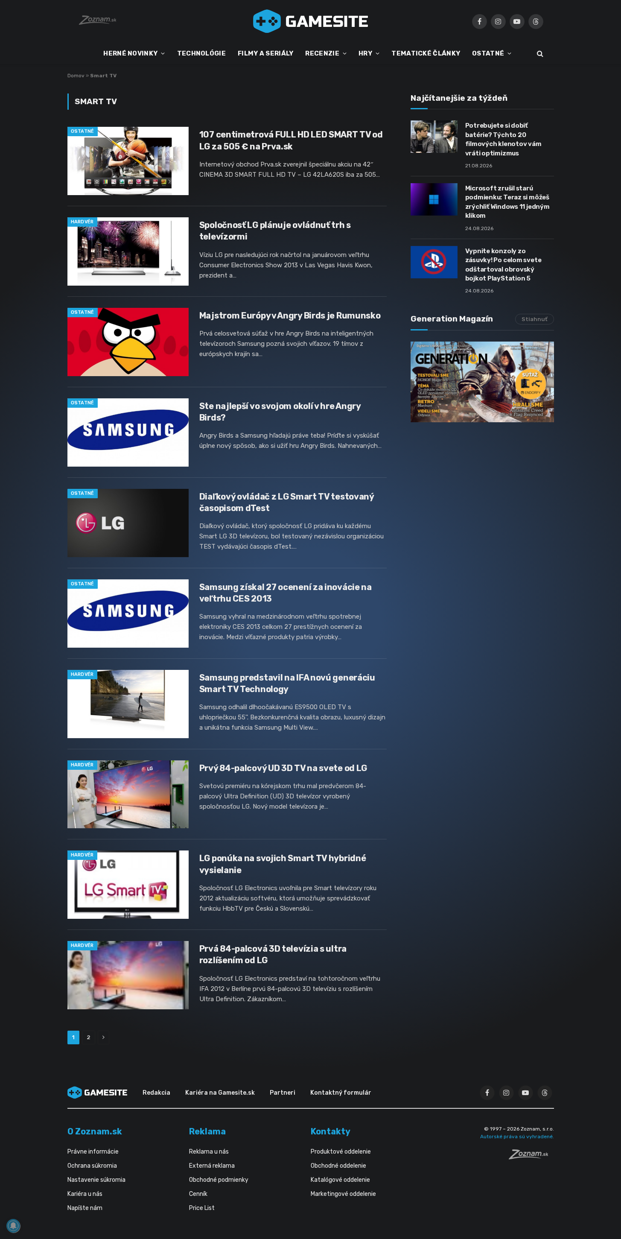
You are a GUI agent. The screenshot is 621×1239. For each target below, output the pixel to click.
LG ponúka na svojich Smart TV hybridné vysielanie (282, 864)
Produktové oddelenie (341, 1151)
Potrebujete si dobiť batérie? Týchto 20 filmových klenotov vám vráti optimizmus (503, 139)
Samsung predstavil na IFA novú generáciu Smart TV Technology (287, 683)
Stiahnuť (535, 319)
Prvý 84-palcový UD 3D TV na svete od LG (283, 768)
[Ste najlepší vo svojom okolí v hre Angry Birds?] (128, 432)
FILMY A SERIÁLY (266, 53)
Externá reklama (212, 1165)
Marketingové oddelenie (343, 1194)
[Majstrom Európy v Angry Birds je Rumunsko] (128, 342)
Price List (202, 1208)
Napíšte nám (84, 1208)
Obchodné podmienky (218, 1179)
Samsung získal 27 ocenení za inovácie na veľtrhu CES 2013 (285, 593)
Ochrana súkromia (92, 1165)
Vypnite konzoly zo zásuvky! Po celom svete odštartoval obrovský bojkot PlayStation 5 (503, 264)
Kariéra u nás (84, 1194)
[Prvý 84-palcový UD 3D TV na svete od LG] (128, 794)
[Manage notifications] (13, 1226)
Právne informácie (93, 1151)
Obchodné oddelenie (338, 1165)
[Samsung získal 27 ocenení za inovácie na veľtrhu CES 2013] (128, 613)
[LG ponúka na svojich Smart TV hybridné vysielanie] (128, 884)
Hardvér (82, 222)
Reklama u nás (209, 1151)
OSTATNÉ (488, 53)
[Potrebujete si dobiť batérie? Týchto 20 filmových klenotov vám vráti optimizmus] (434, 136)
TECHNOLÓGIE (201, 53)
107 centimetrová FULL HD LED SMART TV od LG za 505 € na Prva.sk (291, 140)
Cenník (198, 1194)
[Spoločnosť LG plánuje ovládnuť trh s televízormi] (128, 251)
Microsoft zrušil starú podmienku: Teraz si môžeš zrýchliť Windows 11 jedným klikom (507, 201)
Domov (76, 76)
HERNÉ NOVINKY (130, 53)
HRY (365, 53)
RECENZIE (322, 53)
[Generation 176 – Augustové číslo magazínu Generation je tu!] (482, 382)
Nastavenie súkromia (96, 1179)
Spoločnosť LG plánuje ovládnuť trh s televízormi (275, 231)
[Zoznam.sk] (531, 1157)
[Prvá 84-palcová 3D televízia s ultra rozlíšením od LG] (128, 975)
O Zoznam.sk (94, 1131)
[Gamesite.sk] (310, 21)
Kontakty (330, 1131)
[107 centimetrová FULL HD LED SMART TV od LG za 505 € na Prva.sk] (128, 161)
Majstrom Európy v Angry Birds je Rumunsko (290, 315)
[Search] (539, 53)
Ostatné (82, 131)
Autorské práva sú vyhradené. (517, 1137)
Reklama (207, 1131)
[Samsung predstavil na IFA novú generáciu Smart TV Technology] (128, 704)
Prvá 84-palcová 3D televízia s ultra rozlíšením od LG (273, 954)
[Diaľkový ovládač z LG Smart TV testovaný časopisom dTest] (128, 523)
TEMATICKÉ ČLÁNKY (425, 53)
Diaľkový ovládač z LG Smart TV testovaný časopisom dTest (286, 502)
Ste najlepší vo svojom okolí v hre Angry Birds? (280, 412)
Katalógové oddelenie (340, 1179)
